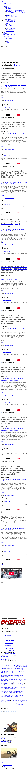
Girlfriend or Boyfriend (4, 679)
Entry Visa (9, 676)
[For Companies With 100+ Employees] (13, 625)
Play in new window (9, 100)
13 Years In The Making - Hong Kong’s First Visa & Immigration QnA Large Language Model (8, 761)
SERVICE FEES (10, 29)
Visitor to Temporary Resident (17, 703)
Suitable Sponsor (5, 699)
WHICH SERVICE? (11, 27)
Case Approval (23, 668)
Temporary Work (12, 699)
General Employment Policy (18, 678)
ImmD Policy (4, 680)
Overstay (10, 691)
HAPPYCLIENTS (5, 33)
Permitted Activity (12, 692)
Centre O (13, 669)
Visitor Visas (8, 637)
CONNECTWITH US (6, 37)
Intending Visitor (3, 684)
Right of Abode (19, 695)
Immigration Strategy (19, 680)
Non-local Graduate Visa (10, 688)
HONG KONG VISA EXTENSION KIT (16, 11)
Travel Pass (2, 700)
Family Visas (8, 182)
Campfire (5, 668)
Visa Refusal (9, 703)
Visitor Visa (24, 703)
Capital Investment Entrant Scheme (14, 668)
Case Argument (3, 669)
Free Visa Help (3, 678)
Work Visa (20, 705)
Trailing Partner (18, 699)
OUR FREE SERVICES (12, 16)
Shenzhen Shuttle (22, 696)
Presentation (19, 692)
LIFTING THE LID (11, 18)
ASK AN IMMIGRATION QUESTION (15, 12)
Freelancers (23, 676)
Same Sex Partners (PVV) (9, 696)
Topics (17, 65)
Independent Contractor (4, 682)
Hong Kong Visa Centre (13, 679)
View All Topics (4, 656)
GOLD (8, 24)
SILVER (8, 23)
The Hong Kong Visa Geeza (19, 85)
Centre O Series (18, 669)
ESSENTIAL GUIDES (11, 15)
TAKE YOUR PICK (11, 28)
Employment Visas (9, 640)
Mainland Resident (7, 687)
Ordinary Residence (4, 691)
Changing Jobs (18, 672)
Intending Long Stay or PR (18, 683)
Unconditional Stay (14, 700)
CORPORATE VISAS (11, 19)
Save (19, 114)
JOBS (7, 42)
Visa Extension (10, 701)
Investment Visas (9, 643)
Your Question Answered (6, 86)
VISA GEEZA (9, 34)
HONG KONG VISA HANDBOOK (15, 10)
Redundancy (13, 695)
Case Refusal (9, 669)
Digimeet (21, 675)
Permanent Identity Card (18, 691)
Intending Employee (8, 683)
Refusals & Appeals (9, 650)
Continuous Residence (9, 673)
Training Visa (24, 699)
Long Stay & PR (9, 85)
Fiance (19, 676)
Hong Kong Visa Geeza (22, 679)
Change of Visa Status (10, 672)
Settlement (16, 696)
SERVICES (9, 20)
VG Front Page (4, 701)
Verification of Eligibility (22, 700)
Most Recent (8, 635)
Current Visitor (10, 675)
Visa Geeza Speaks (17, 701)
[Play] (2, 97)
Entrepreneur (3, 676)
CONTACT (9, 38)
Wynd (25, 704)
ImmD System (12, 680)
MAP (7, 41)
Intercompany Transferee (11, 684)
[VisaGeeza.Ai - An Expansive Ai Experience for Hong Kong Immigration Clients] (14, 753)
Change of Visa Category (11, 671)
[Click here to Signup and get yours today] (14, 726)
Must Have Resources (6, 659)
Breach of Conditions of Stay (9, 666)
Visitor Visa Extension (4, 704)
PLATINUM (9, 25)
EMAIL (8, 40)
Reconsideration (7, 695)
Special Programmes (10, 653)
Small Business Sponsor (4, 697)
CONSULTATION (10, 21)
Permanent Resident (4, 692)
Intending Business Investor (15, 682)
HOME (7, 3)
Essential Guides (14, 676)
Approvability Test (21, 665)
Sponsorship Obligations (13, 697)
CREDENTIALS (10, 31)
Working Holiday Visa (12, 704)
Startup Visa (20, 697)
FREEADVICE (5, 5)
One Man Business (16, 689)
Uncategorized (7, 700)
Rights (19, 768)
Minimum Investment (14, 687)
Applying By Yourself (12, 665)
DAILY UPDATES (10, 14)
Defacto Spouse (16, 675)
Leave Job (18, 684)
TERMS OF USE (7, 765)
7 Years (2, 664)
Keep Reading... (7, 107)
